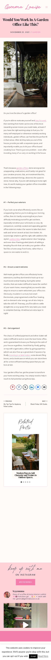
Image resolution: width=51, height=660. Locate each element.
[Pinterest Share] (12, 387)
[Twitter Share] (25, 387)
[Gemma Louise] (23, 7)
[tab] (21, 482)
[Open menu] (46, 7)
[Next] (35, 457)
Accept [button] (33, 656)
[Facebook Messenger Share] (37, 387)
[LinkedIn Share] (31, 387)
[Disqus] (25, 522)
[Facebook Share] (18, 387)
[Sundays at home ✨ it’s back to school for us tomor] (25, 625)
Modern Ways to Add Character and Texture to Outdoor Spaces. (26, 475)
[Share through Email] (44, 387)
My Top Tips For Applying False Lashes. (12, 403)
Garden (36, 32)
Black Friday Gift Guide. (39, 402)
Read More (43, 656)
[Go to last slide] (16, 457)
